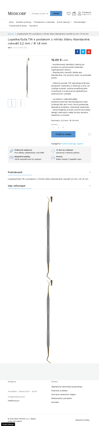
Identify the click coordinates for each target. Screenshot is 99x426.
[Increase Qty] (63, 127)
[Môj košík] (74, 13)
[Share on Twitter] (83, 51)
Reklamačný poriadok (61, 398)
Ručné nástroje (69, 144)
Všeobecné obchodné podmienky (66, 387)
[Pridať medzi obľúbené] (89, 134)
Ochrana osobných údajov (63, 394)
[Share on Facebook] (77, 51)
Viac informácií (16, 185)
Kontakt (55, 402)
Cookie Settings (8, 424)
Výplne (80, 144)
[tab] (49, 172)
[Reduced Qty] (53, 127)
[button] (12, 103)
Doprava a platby (59, 390)
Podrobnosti (15, 172)
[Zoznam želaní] (69, 13)
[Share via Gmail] (88, 51)
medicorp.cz (13, 400)
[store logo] (17, 13)
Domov (11, 34)
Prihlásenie (86, 12)
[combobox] (40, 13)
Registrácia (86, 14)
